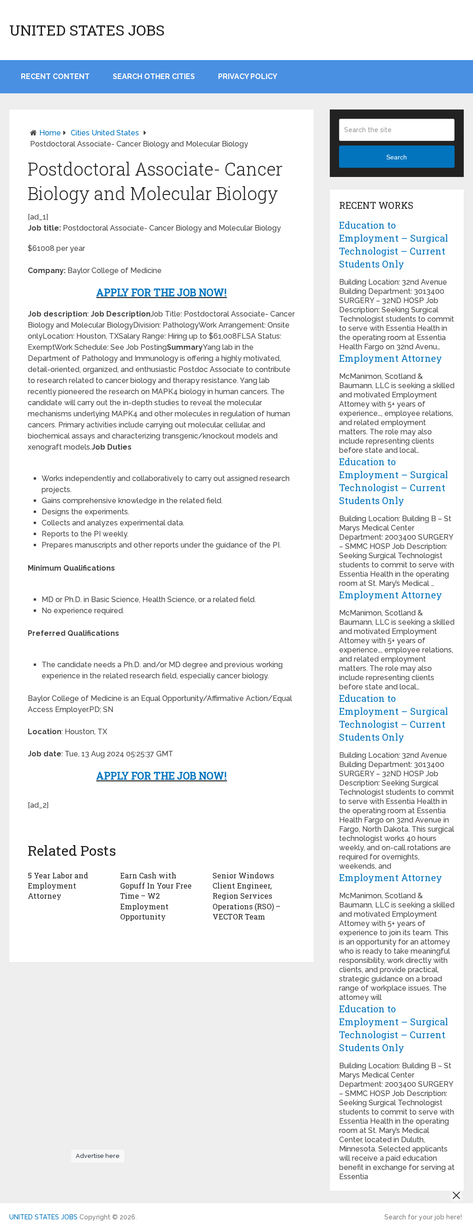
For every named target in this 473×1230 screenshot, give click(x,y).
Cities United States (105, 132)
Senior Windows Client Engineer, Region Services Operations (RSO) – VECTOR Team (246, 896)
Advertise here (98, 1155)
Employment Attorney (390, 358)
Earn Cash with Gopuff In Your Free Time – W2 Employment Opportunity (156, 896)
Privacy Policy (247, 76)
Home (50, 132)
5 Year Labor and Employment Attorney (58, 886)
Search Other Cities (154, 76)
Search (396, 157)
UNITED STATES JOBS (86, 30)
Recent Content (55, 76)
